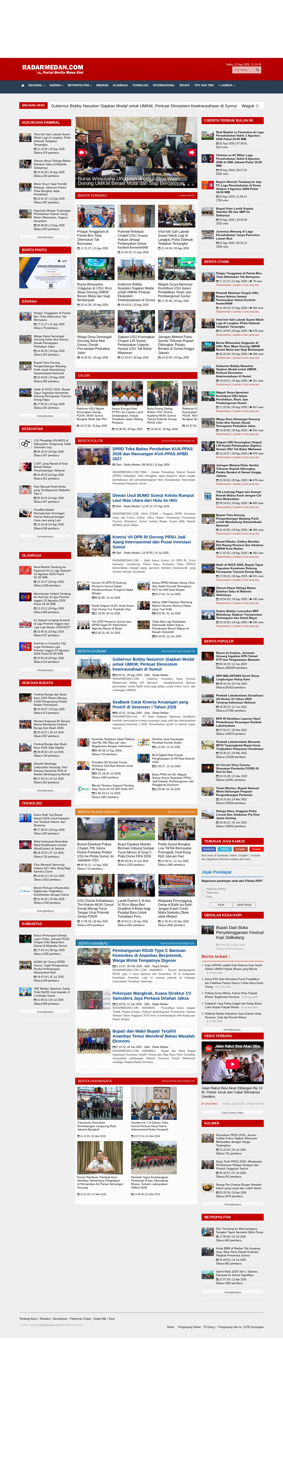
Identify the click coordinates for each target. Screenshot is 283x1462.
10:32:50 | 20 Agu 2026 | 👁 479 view (239, 480)
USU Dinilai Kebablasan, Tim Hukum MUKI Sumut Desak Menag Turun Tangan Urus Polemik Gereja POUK (95, 908)
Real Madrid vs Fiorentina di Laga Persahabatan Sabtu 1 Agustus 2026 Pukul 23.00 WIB (240, 136)
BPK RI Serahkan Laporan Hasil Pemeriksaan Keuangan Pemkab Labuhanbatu (238, 722)
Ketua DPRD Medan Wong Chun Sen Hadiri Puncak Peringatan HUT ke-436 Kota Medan (173, 586)
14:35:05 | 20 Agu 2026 (92, 357)
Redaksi (45, 1318)
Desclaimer (60, 1318)
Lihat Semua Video (233, 1112)
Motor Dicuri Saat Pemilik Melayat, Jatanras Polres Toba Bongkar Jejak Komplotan (50, 189)
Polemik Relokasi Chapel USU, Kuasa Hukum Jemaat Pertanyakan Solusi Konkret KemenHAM (133, 239)
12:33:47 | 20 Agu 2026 (133, 357)
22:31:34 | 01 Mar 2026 (91, 1194)
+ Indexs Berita (186, 195)
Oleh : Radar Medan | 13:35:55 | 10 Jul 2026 (140, 552)
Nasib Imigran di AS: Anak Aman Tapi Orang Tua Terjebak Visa (113, 607)
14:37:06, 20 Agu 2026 (92, 425)
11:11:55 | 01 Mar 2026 (91, 1136)
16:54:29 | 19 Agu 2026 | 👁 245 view (239, 599)
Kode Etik (100, 1318)
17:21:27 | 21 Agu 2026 (92, 248)
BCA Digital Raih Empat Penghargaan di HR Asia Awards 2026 (173, 758)
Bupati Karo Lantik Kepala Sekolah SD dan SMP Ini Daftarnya (234, 212)
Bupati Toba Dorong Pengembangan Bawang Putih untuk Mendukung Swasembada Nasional (50, 368)
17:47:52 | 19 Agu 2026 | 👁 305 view (239, 553)
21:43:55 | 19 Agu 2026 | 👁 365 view (239, 529)
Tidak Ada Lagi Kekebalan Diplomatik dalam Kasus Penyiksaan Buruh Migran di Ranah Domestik (170, 627)
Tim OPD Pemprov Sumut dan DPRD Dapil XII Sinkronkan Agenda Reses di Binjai (111, 625)
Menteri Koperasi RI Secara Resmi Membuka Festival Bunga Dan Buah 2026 (52, 724)
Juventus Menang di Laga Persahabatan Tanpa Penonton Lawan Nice (238, 235)
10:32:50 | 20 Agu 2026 (173, 357)
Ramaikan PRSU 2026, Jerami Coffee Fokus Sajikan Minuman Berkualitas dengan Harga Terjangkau (236, 1140)
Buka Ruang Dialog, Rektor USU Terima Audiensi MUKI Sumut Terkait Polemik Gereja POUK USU (162, 415)
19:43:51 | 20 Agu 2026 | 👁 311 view (239, 380)
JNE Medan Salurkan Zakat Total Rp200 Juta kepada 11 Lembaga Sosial (52, 992)
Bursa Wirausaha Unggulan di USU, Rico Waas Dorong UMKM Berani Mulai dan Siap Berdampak (130, 181)
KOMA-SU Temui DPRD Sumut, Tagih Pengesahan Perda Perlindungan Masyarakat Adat (51, 967)
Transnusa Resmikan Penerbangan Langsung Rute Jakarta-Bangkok (96, 1126)
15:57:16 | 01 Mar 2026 (145, 1136)
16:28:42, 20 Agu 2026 (162, 429)
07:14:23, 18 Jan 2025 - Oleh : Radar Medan (140, 1047)
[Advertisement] (141, 29)
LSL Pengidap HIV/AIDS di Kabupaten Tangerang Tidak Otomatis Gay (52, 444)
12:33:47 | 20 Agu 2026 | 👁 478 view (239, 453)
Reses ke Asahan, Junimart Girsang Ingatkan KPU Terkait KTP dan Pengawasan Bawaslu (238, 656)
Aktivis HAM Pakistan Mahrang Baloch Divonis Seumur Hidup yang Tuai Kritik (172, 605)
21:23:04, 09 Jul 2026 (106, 613)
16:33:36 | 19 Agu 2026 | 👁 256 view (239, 622)
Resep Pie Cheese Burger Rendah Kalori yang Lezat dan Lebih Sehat (238, 1186)
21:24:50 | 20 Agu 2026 (173, 248)
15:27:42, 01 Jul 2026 (166, 594)
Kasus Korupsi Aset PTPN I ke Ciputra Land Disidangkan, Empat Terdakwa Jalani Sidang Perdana (127, 415)
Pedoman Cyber (80, 1318)
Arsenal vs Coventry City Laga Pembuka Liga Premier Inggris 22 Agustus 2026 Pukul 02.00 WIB (51, 648)
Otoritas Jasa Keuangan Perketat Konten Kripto (168, 740)
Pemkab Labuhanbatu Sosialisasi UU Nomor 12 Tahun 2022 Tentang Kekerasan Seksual (239, 699)
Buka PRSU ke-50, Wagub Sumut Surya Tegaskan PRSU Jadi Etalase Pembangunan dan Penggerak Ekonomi (173, 779)
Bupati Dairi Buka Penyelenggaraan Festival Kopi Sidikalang (240, 932)
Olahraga (120, 85)
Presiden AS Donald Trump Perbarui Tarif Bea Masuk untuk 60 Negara (112, 766)
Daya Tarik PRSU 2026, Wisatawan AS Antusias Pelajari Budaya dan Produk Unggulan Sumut (239, 1165)
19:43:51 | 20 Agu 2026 (133, 304)
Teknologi (140, 85)
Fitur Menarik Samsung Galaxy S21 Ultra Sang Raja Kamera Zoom (52, 868)
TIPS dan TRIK (204, 85)
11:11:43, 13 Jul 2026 (166, 747)
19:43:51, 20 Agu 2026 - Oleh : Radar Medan (140, 675)
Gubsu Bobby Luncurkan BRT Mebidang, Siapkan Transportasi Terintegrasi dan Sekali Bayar (239, 614)
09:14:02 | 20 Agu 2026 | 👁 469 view (239, 503)
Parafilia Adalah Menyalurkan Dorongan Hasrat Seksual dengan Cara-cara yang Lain (49, 515)
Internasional (164, 85)
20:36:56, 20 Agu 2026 (127, 429)
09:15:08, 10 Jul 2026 (106, 597)
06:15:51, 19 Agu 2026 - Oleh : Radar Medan (140, 712)
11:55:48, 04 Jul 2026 (166, 789)
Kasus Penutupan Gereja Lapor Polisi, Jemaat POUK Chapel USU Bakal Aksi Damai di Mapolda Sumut (51, 940)
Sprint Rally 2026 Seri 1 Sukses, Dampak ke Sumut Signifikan (237, 1273)
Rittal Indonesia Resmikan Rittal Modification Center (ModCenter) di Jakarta (51, 845)
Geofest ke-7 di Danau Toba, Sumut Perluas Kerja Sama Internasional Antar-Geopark (150, 1126)
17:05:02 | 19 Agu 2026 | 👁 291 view (239, 576)
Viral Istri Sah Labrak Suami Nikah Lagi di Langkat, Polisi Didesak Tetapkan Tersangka (52, 139)
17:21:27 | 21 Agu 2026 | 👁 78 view (239, 281)
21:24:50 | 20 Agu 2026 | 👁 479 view (239, 330)
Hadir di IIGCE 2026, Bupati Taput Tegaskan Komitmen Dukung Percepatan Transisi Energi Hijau (52, 394)
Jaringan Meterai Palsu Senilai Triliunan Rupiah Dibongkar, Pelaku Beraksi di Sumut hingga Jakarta (176, 345)
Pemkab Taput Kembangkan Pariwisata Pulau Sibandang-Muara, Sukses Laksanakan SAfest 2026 (150, 1182)
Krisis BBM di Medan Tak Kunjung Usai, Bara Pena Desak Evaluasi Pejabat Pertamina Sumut (238, 1252)
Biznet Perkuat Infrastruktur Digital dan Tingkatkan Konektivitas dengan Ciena (52, 891)
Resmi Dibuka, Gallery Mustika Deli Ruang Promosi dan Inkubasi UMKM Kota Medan (239, 545)
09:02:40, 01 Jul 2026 (166, 613)
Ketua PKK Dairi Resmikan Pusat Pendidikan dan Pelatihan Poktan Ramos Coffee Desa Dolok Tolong (234, 983)
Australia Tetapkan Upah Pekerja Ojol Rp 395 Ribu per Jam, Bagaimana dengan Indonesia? (113, 742)
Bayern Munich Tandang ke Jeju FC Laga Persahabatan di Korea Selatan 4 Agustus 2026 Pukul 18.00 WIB (239, 187)
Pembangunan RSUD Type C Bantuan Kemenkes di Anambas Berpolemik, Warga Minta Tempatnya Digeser (149, 955)
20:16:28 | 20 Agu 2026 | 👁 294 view (239, 354)
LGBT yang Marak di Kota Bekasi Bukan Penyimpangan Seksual (51, 467)
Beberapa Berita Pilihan (181, 811)
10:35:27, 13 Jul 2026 (166, 766)
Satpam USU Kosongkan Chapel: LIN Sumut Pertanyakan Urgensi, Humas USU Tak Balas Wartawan (136, 345)
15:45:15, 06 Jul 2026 (106, 632)
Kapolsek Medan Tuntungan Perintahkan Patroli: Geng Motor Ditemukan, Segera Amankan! (52, 216)
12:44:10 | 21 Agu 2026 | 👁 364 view (239, 307)
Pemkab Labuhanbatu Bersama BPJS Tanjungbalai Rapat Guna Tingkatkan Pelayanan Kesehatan (240, 745)
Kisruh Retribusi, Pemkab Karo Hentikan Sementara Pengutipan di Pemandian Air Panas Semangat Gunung (100, 1182)
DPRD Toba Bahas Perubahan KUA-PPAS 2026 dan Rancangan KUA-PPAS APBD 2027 (152, 454)
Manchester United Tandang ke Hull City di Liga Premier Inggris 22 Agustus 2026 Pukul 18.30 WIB (52, 599)
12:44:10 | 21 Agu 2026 (133, 252)
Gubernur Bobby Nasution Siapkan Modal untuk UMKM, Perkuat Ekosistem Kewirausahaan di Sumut (136, 292)
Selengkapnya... (232, 1029)
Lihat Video (210, 1103)
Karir (112, 1318)
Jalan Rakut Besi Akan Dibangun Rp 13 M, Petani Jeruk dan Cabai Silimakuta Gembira (232, 1092)
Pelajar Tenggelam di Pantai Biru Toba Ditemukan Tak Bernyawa (52, 316)
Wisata (184, 85)
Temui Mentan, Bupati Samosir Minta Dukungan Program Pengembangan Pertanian (237, 791)
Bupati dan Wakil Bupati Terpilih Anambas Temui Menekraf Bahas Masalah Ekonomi (153, 1036)
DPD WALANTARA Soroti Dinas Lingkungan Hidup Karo (237, 677)
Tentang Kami (28, 1318)
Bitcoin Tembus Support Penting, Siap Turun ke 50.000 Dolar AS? (113, 787)
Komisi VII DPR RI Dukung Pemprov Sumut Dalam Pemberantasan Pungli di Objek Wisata (112, 588)
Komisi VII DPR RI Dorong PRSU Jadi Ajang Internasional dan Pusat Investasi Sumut (151, 542)
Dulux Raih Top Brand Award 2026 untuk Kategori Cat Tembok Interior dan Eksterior (51, 820)
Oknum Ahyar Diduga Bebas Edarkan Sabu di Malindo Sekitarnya (52, 164)
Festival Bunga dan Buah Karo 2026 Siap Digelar (50, 745)
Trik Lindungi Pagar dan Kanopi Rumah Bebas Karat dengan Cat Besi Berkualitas (238, 495)
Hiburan (102, 85)
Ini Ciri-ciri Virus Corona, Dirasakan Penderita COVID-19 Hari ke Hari (237, 768)
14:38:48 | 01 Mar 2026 (145, 1194)
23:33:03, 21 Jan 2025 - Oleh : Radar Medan (140, 1004)
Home (170, 1327)
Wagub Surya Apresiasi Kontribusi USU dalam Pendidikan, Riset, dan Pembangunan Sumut (232, 397)
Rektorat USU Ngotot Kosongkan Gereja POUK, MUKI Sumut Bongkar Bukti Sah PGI (92, 414)
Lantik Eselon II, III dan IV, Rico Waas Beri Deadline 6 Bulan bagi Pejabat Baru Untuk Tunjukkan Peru (134, 908)
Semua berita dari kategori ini (178, 440)
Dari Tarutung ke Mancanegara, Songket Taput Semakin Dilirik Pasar (240, 1230)
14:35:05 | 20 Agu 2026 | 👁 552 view (239, 430)
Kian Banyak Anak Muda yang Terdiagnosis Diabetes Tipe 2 (52, 490)
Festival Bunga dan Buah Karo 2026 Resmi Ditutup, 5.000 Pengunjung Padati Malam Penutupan (51, 699)
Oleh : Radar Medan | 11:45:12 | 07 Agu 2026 (140, 506)
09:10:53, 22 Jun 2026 (166, 636)
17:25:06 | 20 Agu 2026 (173, 300)
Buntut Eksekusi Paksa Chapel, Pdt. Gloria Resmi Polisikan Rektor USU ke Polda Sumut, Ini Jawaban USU (95, 852)
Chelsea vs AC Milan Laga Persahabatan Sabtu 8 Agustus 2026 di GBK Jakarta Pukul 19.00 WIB (239, 160)
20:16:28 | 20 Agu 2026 (92, 304)
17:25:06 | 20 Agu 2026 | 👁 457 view (239, 407)
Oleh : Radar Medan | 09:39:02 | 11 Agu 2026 (140, 464)
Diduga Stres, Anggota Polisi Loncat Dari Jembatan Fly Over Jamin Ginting (238, 814)
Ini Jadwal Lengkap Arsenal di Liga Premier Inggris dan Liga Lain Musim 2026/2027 (52, 623)
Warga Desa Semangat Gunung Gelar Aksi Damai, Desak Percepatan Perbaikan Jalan (94, 345)
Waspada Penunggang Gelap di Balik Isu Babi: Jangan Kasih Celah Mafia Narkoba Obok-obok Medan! (175, 908)
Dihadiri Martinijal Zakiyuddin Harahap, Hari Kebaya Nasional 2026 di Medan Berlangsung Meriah (52, 769)
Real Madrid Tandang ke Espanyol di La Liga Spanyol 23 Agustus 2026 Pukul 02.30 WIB (52, 572)
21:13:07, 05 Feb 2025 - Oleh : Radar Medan (140, 966)
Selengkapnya (45, 237)
